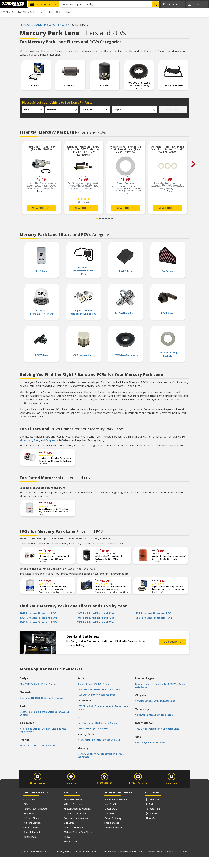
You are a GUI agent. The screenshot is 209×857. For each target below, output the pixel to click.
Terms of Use (81, 851)
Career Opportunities (75, 813)
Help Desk (28, 813)
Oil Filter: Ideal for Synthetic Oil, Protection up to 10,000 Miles (52, 588)
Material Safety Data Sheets (78, 832)
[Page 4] (106, 218)
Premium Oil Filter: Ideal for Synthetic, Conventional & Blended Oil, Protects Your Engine (55, 459)
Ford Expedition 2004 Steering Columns (98, 723)
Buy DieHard (172, 641)
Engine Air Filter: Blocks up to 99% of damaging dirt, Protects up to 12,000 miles (168, 588)
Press (67, 836)
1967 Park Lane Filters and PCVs (38, 617)
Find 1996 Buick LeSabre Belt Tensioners (98, 689)
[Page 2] (100, 218)
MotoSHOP (110, 804)
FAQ (25, 804)
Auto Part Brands (73, 799)
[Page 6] (112, 218)
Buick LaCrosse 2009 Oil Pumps (93, 684)
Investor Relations (73, 827)
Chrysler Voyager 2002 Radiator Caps (155, 700)
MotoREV (109, 813)
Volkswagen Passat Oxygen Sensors (154, 714)
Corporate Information (76, 818)
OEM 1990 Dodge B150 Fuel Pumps (38, 684)
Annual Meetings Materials (78, 808)
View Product (41, 208)
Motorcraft (26, 440)
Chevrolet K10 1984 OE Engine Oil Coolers (41, 697)
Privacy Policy (64, 851)
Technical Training (113, 827)
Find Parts (173, 109)
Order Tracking (31, 827)
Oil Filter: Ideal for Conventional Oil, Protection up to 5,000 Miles (54, 557)
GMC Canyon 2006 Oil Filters (150, 742)
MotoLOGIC (110, 808)
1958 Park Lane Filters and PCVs (153, 617)
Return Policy (30, 836)
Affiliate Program (73, 804)
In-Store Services (32, 822)
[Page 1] (97, 218)
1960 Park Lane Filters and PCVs (95, 622)
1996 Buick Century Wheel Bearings (96, 694)
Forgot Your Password (35, 808)
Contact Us (29, 799)
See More (41, 191)
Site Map (96, 851)
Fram (36, 440)
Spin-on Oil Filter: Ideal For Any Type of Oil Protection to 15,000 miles (168, 557)
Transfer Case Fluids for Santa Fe (37, 745)
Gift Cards (69, 822)
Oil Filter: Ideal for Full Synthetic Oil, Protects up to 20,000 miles (110, 588)
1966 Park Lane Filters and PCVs (38, 622)
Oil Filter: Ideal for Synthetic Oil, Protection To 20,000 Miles (109, 557)
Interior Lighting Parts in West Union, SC (99, 739)
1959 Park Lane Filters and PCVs (153, 613)
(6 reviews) (83, 202)
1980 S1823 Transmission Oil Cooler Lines (157, 728)
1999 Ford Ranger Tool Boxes (92, 728)
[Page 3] (103, 218)
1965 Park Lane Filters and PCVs (95, 613)
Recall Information (32, 832)
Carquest (50, 440)
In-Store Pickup (31, 818)
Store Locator (71, 841)
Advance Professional (115, 799)
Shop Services (111, 822)
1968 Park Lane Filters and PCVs (38, 613)
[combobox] (109, 4)
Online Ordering (112, 818)
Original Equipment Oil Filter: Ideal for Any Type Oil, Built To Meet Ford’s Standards (55, 510)
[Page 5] (109, 218)
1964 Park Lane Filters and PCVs (95, 617)
